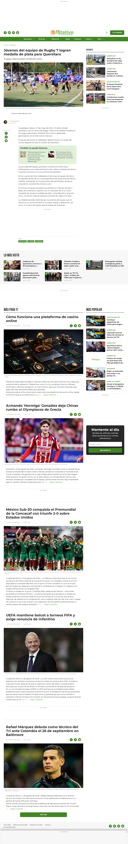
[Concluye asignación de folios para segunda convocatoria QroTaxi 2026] (95, 321)
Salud (67, 39)
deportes (22, 241)
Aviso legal (7, 825)
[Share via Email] (6, 140)
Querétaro (28, 39)
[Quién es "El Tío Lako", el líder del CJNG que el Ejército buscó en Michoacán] (53, 276)
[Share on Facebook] (6, 133)
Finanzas (77, 39)
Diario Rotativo (15, 121)
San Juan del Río (113, 81)
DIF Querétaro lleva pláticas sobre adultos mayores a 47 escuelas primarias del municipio (64, 155)
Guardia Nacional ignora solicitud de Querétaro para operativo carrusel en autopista (32, 277)
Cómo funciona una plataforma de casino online (42, 319)
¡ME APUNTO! (105, 450)
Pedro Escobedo (113, 381)
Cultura (88, 39)
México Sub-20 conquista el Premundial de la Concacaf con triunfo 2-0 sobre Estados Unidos (41, 513)
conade (30, 241)
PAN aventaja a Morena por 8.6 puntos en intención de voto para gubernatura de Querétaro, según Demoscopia (36, 156)
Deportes (55, 39)
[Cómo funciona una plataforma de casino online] (43, 352)
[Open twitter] (9, 32)
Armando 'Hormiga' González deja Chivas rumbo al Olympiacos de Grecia (42, 408)
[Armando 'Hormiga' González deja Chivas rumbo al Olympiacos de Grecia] (43, 440)
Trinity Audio (21, 113)
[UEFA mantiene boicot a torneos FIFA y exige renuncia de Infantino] (43, 650)
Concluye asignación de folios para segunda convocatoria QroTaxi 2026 (115, 324)
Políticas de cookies (36, 825)
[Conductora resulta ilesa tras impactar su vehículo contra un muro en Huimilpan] (95, 98)
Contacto (48, 825)
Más (99, 39)
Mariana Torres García (14, 325)
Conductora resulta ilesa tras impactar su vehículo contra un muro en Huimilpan (115, 101)
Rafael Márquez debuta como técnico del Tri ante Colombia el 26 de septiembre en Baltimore (42, 731)
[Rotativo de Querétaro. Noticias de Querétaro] (62, 32)
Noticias (42, 39)
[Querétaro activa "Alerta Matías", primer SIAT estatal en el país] (95, 346)
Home (6, 45)
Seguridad (111, 368)
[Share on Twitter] (6, 137)
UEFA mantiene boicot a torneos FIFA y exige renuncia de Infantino (40, 617)
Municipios (111, 94)
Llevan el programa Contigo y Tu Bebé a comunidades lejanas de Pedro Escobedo (115, 388)
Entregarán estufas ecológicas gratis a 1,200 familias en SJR (114, 263)
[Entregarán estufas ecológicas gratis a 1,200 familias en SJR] (94, 265)
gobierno (39, 241)
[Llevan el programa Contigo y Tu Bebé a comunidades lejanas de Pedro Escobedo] (95, 385)
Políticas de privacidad (20, 825)
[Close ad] (126, 832)
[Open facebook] (5, 32)
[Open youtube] (17, 32)
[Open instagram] (13, 32)
